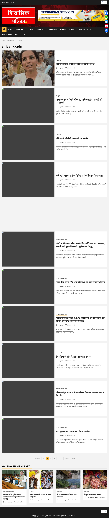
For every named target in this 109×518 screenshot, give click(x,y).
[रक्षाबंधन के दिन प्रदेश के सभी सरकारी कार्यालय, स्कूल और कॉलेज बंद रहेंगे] (14, 479)
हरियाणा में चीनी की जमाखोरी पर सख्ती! (72, 138)
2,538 (67, 459)
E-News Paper (85, 29)
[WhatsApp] (106, 17)
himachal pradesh (61, 239)
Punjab (58, 96)
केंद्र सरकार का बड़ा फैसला (92, 495)
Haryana (58, 60)
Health (31, 29)
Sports (40, 29)
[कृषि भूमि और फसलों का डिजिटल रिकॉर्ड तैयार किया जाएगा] (28, 179)
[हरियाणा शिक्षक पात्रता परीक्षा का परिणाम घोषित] (28, 68)
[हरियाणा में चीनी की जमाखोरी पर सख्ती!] (28, 142)
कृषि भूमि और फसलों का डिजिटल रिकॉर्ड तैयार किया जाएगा (79, 175)
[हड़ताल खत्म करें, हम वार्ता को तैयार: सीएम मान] (41, 479)
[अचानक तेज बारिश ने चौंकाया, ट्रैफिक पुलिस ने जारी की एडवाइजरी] (28, 105)
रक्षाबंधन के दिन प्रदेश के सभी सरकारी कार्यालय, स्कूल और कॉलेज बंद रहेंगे (13, 497)
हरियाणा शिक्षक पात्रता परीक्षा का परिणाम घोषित (75, 64)
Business (19, 29)
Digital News (7, 34)
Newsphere (61, 516)
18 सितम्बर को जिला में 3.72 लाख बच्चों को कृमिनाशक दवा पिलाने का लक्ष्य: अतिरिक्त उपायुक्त (80, 320)
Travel (63, 29)
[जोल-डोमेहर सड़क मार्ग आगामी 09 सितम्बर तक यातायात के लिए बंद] (28, 398)
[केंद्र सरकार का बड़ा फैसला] (95, 479)
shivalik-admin (71, 68)
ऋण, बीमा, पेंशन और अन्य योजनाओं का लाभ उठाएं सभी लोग (80, 282)
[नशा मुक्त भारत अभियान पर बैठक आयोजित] (28, 435)
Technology (52, 29)
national (59, 491)
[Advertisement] (54, 215)
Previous (37, 459)
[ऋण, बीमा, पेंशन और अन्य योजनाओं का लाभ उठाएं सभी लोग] (28, 286)
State (71, 29)
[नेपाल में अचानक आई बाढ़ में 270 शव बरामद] (68, 479)
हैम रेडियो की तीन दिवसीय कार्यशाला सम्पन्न (73, 356)
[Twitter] (106, 22)
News (10, 29)
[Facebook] (106, 13)
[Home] (4, 29)
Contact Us (20, 34)
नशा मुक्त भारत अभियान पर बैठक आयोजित (73, 431)
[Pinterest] (106, 26)
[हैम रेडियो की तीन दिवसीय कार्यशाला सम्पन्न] (28, 360)
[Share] (106, 30)
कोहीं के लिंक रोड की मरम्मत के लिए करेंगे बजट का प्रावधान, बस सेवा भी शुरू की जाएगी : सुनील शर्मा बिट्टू (80, 245)
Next (73, 459)
